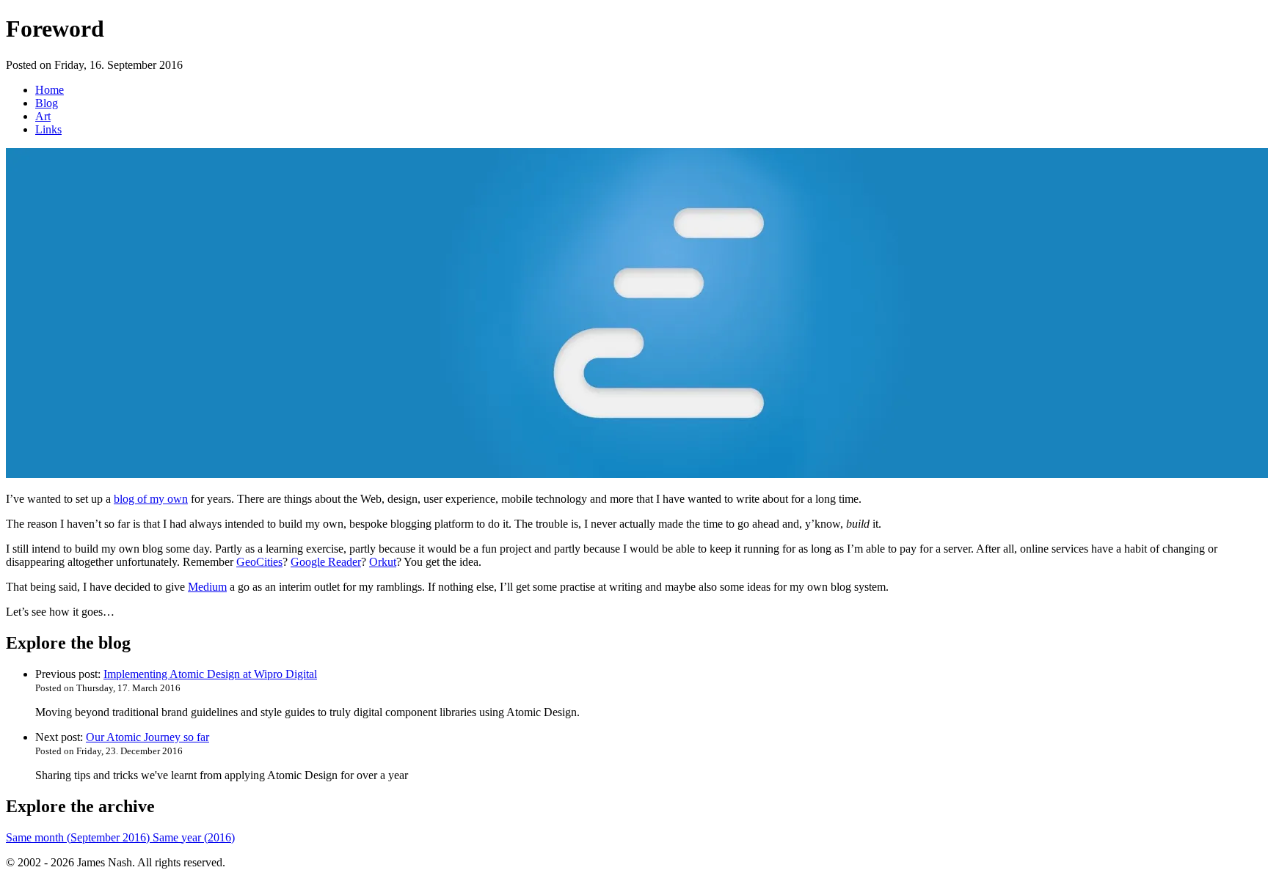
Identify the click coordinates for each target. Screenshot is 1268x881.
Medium (207, 586)
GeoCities (259, 562)
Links (48, 129)
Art (43, 116)
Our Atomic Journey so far (147, 737)
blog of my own (151, 499)
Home (49, 90)
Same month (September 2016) (79, 837)
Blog (46, 103)
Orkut (382, 562)
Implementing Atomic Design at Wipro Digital (210, 674)
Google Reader (326, 562)
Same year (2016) (194, 837)
